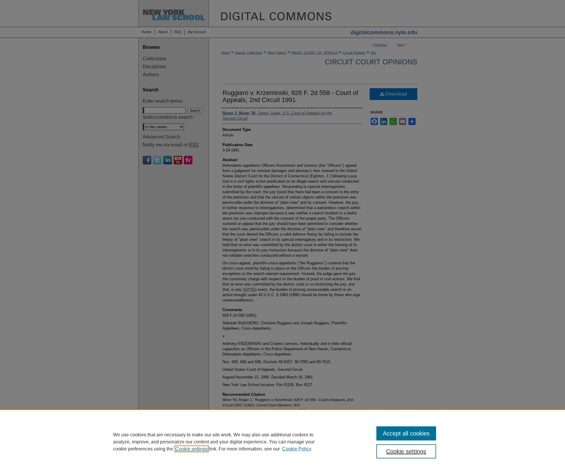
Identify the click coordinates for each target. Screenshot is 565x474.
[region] (282, 441)
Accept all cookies (406, 433)
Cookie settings (191, 448)
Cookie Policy (296, 448)
